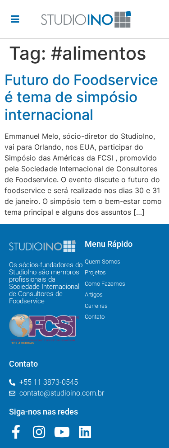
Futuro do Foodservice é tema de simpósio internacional (81, 97)
